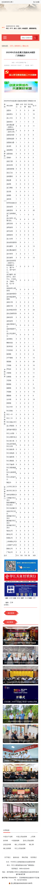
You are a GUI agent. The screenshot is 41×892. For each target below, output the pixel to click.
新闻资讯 (18, 46)
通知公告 (25, 46)
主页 (11, 46)
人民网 (33, 836)
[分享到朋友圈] (11, 605)
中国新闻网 (15, 840)
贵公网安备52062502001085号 (21, 883)
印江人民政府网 (20, 848)
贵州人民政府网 (28, 840)
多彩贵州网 (7, 844)
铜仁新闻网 (7, 848)
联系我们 (34, 857)
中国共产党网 (7, 836)
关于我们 (7, 857)
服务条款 (16, 857)
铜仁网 (31, 844)
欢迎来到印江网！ (8, 2)
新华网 (5, 840)
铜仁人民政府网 (20, 844)
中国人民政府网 (21, 836)
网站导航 (25, 857)
